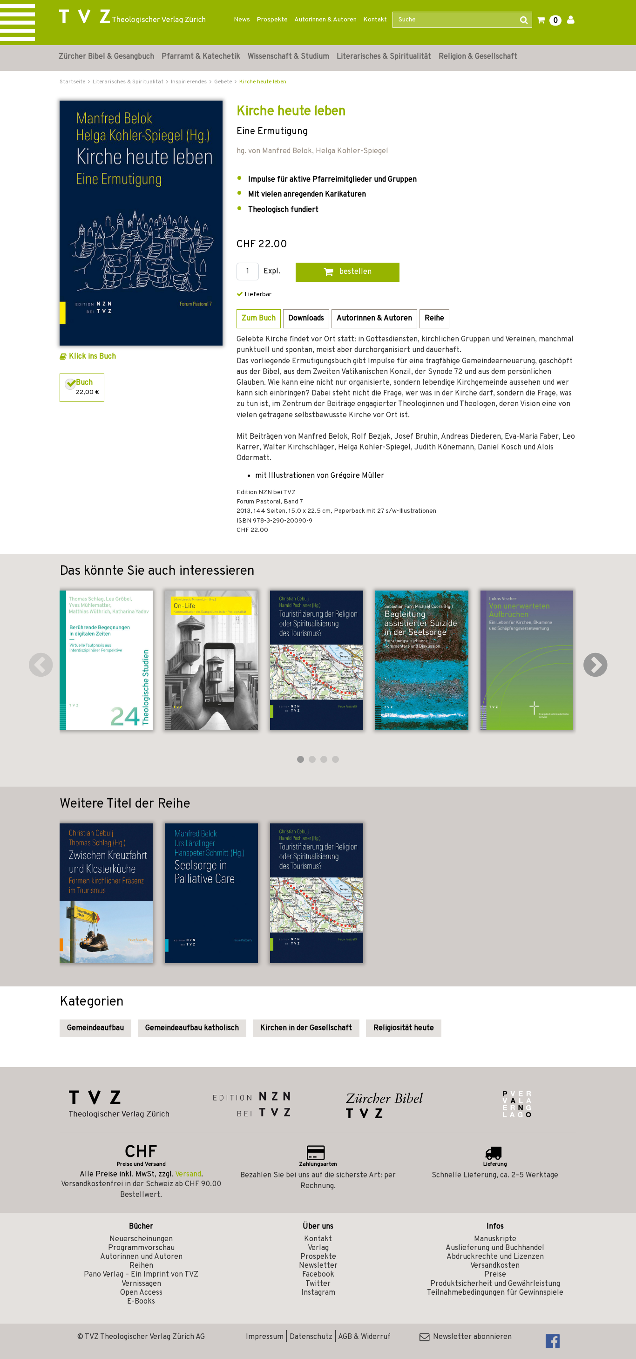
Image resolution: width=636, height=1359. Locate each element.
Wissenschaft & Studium (288, 56)
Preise (495, 1274)
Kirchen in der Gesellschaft (306, 1028)
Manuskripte (495, 1239)
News (242, 20)
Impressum (265, 1337)
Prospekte (272, 20)
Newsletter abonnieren (470, 1337)
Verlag (318, 1248)
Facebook (318, 1274)
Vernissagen (141, 1284)
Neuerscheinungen (141, 1239)
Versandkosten (495, 1266)
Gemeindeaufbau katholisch (192, 1028)
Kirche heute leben (262, 82)
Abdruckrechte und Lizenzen (495, 1257)
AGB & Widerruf (364, 1337)
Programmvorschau (141, 1248)
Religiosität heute (403, 1028)
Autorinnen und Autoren (141, 1257)
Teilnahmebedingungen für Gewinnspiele (495, 1293)
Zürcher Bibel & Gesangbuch (106, 56)
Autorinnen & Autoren (325, 20)
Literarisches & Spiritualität (384, 56)
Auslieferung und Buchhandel (495, 1248)
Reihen (141, 1266)
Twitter (318, 1284)
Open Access (141, 1293)
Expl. (272, 271)
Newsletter (318, 1266)
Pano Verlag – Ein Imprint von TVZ (141, 1274)
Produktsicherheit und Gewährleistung (495, 1284)
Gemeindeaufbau (95, 1028)
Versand (188, 1174)
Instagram (318, 1293)
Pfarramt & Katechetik (201, 56)
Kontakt (375, 20)
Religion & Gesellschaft (478, 56)
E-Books (141, 1301)
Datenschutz (311, 1337)
